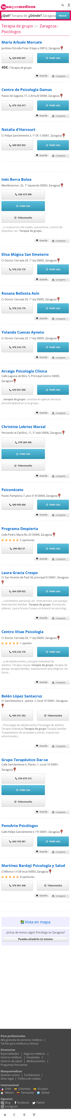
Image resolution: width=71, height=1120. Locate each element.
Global (45, 1092)
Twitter (40, 1102)
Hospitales (33, 1057)
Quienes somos (10, 1075)
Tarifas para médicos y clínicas (19, 1043)
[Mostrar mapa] (25, 1115)
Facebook (23, 1102)
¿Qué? (6, 15)
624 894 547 (19, 58)
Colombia (24, 1089)
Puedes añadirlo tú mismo (35, 939)
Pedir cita (54, 58)
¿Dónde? (35, 15)
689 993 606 (19, 504)
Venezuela (27, 1092)
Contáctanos (32, 1075)
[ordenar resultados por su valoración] (5, 1115)
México (9, 1092)
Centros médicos (11, 1057)
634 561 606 (19, 389)
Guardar (43, 75)
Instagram (11, 1106)
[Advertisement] (35, 983)
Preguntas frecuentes (14, 1065)
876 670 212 (25, 778)
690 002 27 (19, 548)
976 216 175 (19, 269)
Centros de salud (11, 1061)
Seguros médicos (34, 1053)
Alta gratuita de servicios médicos (22, 1040)
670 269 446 (25, 442)
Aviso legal (7, 1078)
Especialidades (10, 1053)
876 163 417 (19, 105)
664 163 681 (19, 841)
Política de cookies (29, 1078)
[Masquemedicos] (18, 5)
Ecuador (43, 1089)
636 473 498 (25, 194)
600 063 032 (19, 145)
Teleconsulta (25, 217)
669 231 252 (19, 715)
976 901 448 (19, 885)
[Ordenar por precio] (15, 1115)
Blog (7, 1102)
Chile (8, 1089)
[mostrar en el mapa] (62, 48)
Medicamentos (36, 1061)
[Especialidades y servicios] (34, 1115)
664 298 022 (19, 591)
